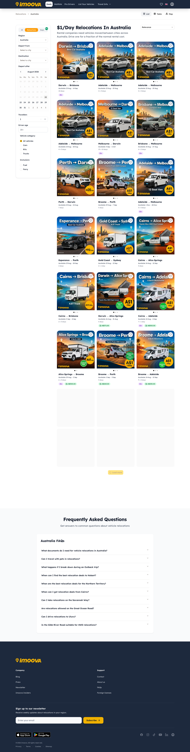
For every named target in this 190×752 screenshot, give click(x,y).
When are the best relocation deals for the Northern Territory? (73, 583)
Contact (100, 677)
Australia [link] (35, 14)
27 (37, 102)
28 (41, 102)
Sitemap (49, 746)
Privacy (18, 746)
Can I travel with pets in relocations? (60, 559)
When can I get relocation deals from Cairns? (65, 592)
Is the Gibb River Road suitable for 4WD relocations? (69, 625)
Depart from (24, 46)
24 (25, 102)
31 (25, 107)
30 (21, 107)
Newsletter (20, 687)
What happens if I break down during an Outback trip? (70, 567)
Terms (28, 746)
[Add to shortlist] (90, 45)
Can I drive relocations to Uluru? (58, 616)
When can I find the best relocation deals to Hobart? (68, 575)
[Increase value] (45, 119)
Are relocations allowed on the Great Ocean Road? (67, 608)
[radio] (21, 141)
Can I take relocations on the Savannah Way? (65, 600)
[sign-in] (172, 4)
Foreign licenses (104, 693)
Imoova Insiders (23, 693)
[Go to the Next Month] (46, 72)
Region (21, 35)
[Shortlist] (161, 4)
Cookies (38, 746)
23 (21, 102)
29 (46, 102)
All (22, 30)
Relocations (21, 14)
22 (46, 97)
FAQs (99, 687)
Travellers (22, 115)
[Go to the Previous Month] (21, 72)
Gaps (43, 29)
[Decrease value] (41, 119)
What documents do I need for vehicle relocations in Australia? (74, 550)
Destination (23, 56)
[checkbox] (21, 165)
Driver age (23, 125)
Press (18, 682)
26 (33, 102)
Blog (18, 677)
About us (101, 682)
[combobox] (33, 39)
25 (29, 102)
